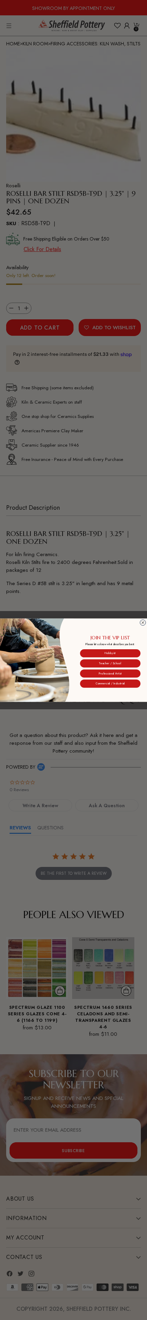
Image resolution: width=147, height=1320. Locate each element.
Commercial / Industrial (110, 683)
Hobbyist (110, 653)
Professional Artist (110, 673)
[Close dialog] (143, 622)
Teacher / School (110, 663)
